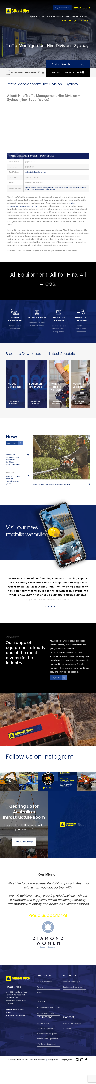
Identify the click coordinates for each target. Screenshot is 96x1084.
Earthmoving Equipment (47, 1026)
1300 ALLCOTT (82, 7)
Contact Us (84, 17)
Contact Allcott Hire (72, 1011)
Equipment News (12, 443)
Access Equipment (45, 1016)
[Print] (43, 72)
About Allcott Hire (45, 969)
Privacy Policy (53, 1047)
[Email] (38, 72)
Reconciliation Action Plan (48, 995)
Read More (23, 829)
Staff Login (85, 20)
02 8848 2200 (18, 997)
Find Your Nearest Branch (67, 72)
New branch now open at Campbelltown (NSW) (13, 480)
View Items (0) (64, 7)
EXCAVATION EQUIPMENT (59, 319)
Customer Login (69, 20)
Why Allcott (42, 974)
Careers (65, 17)
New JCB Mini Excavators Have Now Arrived (51, 484)
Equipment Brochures (72, 974)
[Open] (9, 769)
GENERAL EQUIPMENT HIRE (15, 319)
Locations (50, 17)
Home (8, 70)
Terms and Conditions (37, 1047)
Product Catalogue (71, 969)
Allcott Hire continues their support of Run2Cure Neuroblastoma (13, 459)
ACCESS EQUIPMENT (37, 317)
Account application (46, 1000)
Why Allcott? (56, 665)
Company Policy (66, 1047)
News (58, 17)
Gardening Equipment (46, 1031)
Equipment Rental (37, 17)
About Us (74, 17)
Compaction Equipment (47, 1021)
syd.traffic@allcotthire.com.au (35, 172)
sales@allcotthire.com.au (17, 1003)
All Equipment (43, 1011)
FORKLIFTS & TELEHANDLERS (80, 319)
